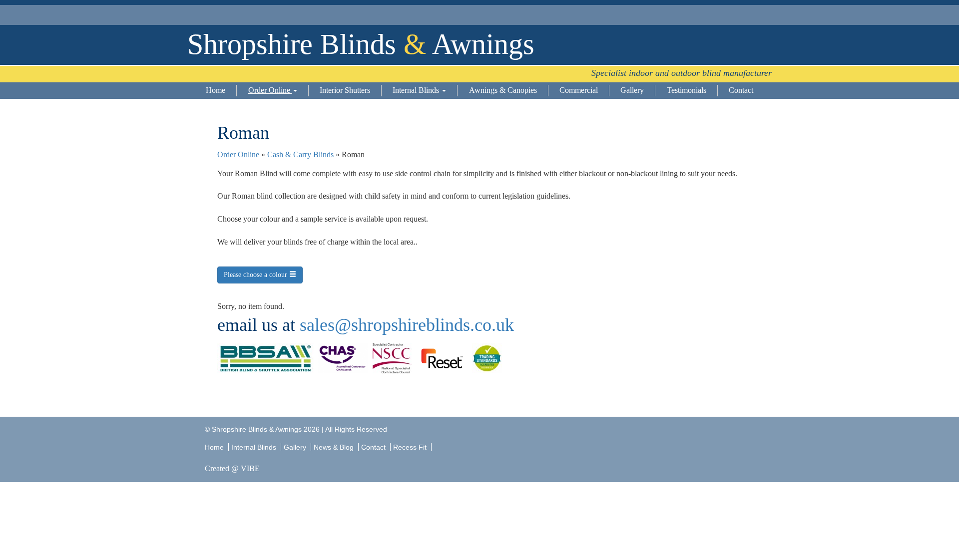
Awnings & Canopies (503, 90)
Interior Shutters (345, 90)
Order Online (270, 90)
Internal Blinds (417, 90)
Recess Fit (411, 447)
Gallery (632, 90)
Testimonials (686, 90)
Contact (741, 90)
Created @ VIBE (232, 468)
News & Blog (334, 447)
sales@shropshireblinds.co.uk (407, 325)
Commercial (578, 90)
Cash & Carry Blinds (300, 154)
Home (215, 90)
